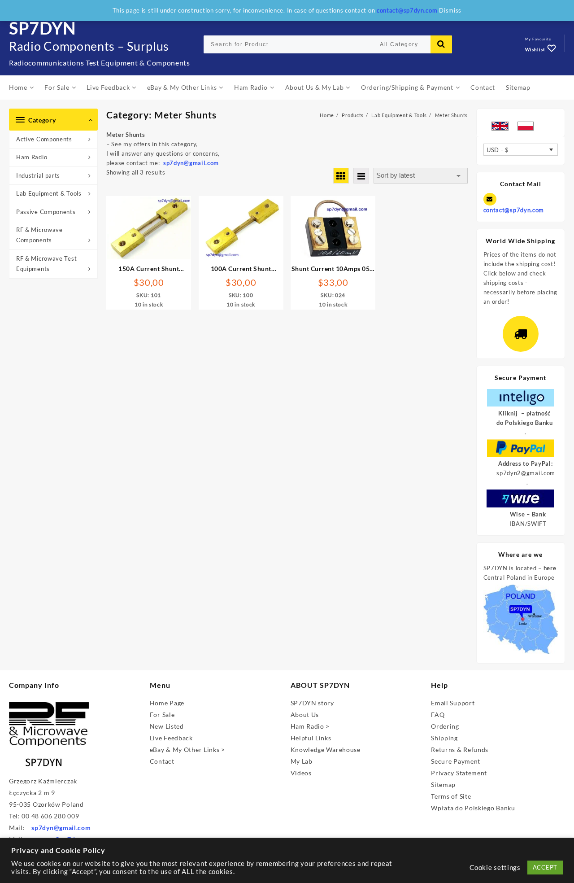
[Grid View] (341, 176)
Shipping (444, 738)
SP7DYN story (312, 703)
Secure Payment (455, 761)
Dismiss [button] (450, 10)
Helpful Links (311, 738)
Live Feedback (171, 738)
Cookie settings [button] (495, 867)
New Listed (167, 726)
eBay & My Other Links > (187, 749)
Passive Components (46, 211)
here (550, 568)
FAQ (437, 714)
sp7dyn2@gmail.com (525, 472)
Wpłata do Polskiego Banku (473, 808)
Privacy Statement (459, 773)
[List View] (361, 176)
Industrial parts (38, 175)
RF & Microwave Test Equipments (46, 263)
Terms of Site (451, 796)
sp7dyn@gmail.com (61, 827)
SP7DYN (42, 27)
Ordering (445, 726)
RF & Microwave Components (39, 235)
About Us (305, 714)
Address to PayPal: (525, 463)
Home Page (167, 703)
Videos (301, 773)
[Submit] (441, 44)
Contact (162, 761)
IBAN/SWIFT (528, 523)
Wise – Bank (528, 514)
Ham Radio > (310, 726)
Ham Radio (31, 157)
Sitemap (443, 784)
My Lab (302, 761)
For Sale (162, 714)
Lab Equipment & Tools (49, 193)
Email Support (452, 703)
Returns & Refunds (459, 749)
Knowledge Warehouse (326, 749)
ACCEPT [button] (545, 867)
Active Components (44, 139)
